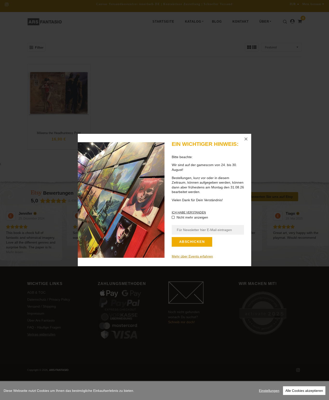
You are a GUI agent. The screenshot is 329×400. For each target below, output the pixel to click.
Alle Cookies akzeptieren (304, 391)
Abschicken (192, 242)
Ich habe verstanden (189, 212)
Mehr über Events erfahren (192, 256)
